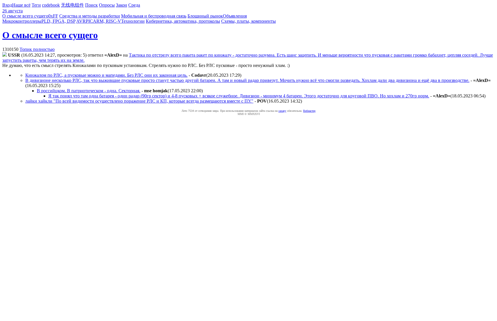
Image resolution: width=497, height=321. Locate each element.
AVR (81, 21)
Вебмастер (309, 110)
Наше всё (21, 5)
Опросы (107, 5)
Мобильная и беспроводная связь (153, 16)
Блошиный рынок (205, 16)
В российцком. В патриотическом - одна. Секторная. (88, 90)
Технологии (133, 21)
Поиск (91, 5)
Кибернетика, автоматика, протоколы (183, 21)
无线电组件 (72, 5)
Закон (121, 5)
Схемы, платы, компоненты (248, 21)
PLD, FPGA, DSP (58, 21)
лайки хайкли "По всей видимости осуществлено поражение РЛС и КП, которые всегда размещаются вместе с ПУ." (139, 101)
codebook (51, 5)
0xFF (53, 16)
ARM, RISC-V (107, 21)
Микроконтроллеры (21, 21)
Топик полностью (37, 49)
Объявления (235, 16)
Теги (36, 5)
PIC (89, 21)
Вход (7, 5)
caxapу (282, 110)
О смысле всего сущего (25, 16)
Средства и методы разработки (89, 16)
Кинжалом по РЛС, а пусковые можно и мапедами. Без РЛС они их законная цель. (106, 75)
